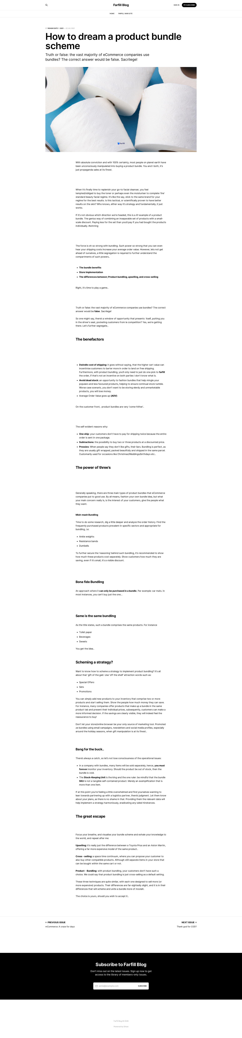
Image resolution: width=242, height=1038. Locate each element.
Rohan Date (53, 28)
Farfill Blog (121, 5)
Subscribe (190, 5)
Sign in (176, 5)
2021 (62, 28)
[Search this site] (46, 5)
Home (112, 13)
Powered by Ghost (121, 1027)
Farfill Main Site (125, 13)
